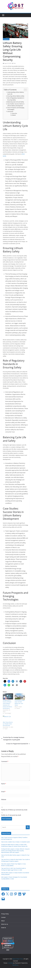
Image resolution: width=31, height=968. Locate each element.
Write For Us (4, 924)
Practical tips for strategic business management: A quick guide (13, 738)
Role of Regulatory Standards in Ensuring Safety (15, 99)
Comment (4, 761)
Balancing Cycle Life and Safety (15, 102)
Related (14, 115)
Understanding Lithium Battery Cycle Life (15, 93)
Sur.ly (11, 947)
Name (3, 784)
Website (3, 799)
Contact (3, 917)
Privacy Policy (5, 914)
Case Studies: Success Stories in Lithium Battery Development (15, 104)
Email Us (3, 927)
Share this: (14, 113)
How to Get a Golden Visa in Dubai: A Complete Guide (15, 842)
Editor (14, 63)
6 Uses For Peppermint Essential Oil (17, 744)
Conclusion (10, 111)
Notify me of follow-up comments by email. (14, 810)
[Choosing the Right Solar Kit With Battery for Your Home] (20, 696)
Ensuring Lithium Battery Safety (15, 96)
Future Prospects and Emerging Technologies (15, 108)
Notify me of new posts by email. (11, 815)
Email (3, 791)
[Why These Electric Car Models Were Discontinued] (8, 718)
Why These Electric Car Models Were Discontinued (8, 723)
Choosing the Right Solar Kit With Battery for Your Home (20, 702)
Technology (6, 39)
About (3, 921)
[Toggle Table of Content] (24, 89)
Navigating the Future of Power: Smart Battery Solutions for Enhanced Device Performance (7, 704)
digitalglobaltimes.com (8, 943)
